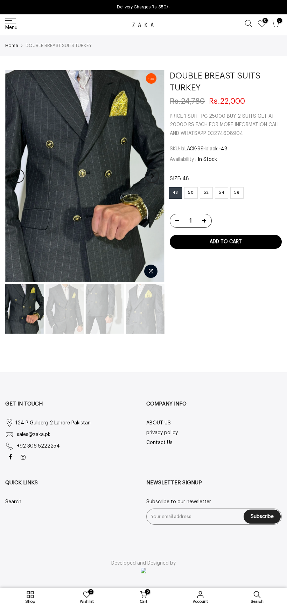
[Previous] (17, 176)
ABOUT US (158, 423)
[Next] (152, 176)
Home (11, 45)
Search (13, 501)
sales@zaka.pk (33, 434)
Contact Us (159, 442)
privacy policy (162, 432)
